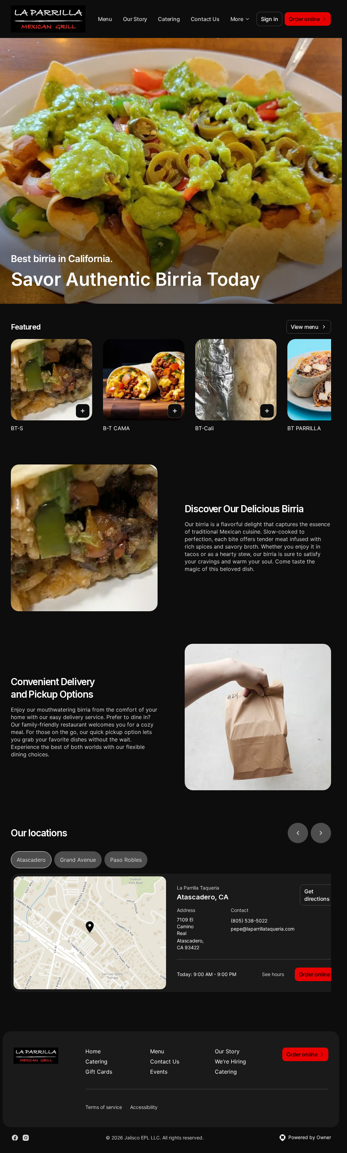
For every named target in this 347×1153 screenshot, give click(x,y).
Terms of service (103, 1107)
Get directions (317, 895)
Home (93, 1051)
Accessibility (144, 1107)
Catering (169, 19)
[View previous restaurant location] (298, 833)
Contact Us (205, 19)
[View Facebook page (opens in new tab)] (15, 1138)
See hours (273, 974)
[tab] (31, 859)
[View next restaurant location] (321, 833)
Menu (105, 19)
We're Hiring (230, 1061)
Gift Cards (98, 1071)
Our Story (135, 19)
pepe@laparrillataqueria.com (262, 929)
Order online (314, 974)
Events (158, 1071)
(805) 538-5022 (249, 921)
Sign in (269, 19)
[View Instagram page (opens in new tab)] (26, 1138)
